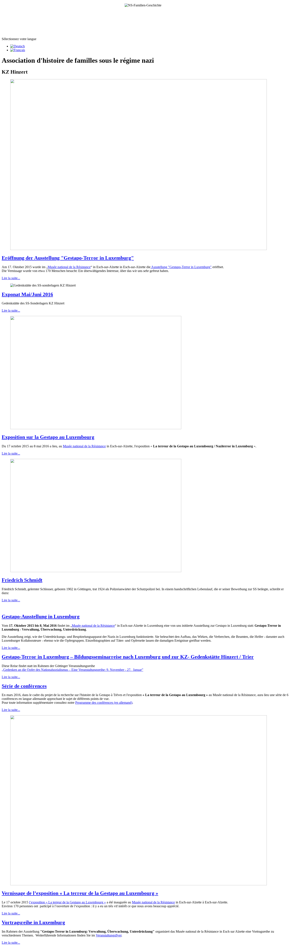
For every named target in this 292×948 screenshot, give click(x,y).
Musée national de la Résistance (69, 267)
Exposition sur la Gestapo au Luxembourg (48, 437)
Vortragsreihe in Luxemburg (33, 922)
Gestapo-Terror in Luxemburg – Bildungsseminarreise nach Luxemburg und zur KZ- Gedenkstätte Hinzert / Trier (128, 657)
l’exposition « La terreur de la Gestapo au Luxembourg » (67, 902)
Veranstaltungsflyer (108, 935)
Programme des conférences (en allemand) (103, 702)
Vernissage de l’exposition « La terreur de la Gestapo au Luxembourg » (80, 893)
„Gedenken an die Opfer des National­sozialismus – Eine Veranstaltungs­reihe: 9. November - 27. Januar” (72, 670)
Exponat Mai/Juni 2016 (27, 294)
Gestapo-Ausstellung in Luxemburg (41, 616)
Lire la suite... (11, 278)
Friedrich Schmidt (22, 580)
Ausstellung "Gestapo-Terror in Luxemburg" (181, 267)
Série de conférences (24, 686)
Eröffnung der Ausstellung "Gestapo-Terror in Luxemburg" (68, 258)
